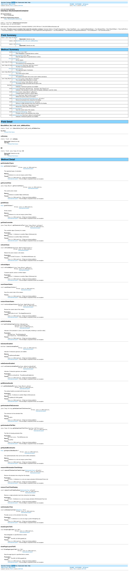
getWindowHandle (16, 82)
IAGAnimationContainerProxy (15, 19)
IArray (10, 58)
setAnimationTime (16, 112)
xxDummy (18, 44)
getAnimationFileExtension (18, 62)
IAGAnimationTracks (33, 98)
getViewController (16, 78)
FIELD (11, 5)
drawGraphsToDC (16, 52)
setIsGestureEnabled (17, 115)
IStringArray (24, 112)
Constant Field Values (9, 132)
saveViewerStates (16, 108)
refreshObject (15, 92)
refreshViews (15, 95)
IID (16, 37)
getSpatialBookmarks (17, 75)
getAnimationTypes (16, 68)
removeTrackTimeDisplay (18, 102)
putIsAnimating (15, 88)
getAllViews (15, 58)
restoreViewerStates (17, 105)
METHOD (20, 5)
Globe (5, 19)
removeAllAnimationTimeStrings (20, 98)
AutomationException (28, 168)
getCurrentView (16, 72)
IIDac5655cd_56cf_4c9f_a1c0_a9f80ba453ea (27, 41)
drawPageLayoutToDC (17, 55)
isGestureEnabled (16, 85)
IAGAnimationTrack (29, 102)
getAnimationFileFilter (17, 65)
